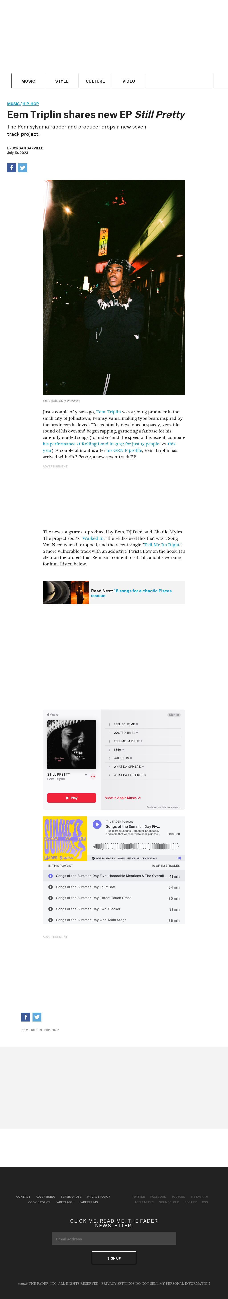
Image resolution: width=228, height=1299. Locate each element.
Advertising (45, 1196)
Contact (23, 1196)
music (13, 103)
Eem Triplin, (32, 1029)
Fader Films (88, 1201)
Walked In (93, 538)
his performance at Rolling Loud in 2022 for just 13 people (101, 444)
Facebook (158, 1196)
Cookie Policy (39, 1201)
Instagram (199, 1196)
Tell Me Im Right (161, 544)
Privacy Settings (117, 1284)
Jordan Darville (27, 147)
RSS (205, 1201)
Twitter (138, 1196)
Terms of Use (71, 1196)
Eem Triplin (108, 411)
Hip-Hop (30, 103)
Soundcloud (169, 1201)
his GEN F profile (124, 450)
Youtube (178, 1196)
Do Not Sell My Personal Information (172, 1284)
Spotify (191, 1201)
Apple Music (144, 1201)
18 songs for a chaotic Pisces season (131, 592)
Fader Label (64, 1201)
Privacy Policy (98, 1196)
